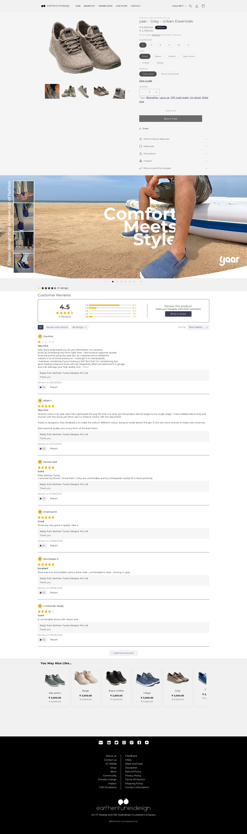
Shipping (156, 35)
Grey (146, 57)
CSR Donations (107, 787)
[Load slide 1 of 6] (113, 281)
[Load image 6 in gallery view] (101, 91)
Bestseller (152, 97)
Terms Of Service (135, 779)
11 (189, 46)
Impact (112, 783)
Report (54, 387)
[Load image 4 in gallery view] (84, 91)
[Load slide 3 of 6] (121, 281)
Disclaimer (131, 767)
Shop (113, 767)
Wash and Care (134, 763)
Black (159, 57)
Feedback (131, 755)
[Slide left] (41, 91)
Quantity (143, 86)
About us (111, 755)
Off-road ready (180, 97)
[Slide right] (129, 91)
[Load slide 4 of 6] (126, 281)
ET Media (111, 763)
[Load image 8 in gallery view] (117, 91)
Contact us (110, 759)
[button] (190, 6)
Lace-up (165, 97)
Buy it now (170, 118)
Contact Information (137, 787)
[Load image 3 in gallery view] (68, 91)
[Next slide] (141, 281)
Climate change (107, 779)
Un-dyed (195, 97)
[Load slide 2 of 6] (117, 281)
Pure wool (149, 75)
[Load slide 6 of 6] (134, 281)
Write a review (178, 314)
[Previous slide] (106, 281)
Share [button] (146, 128)
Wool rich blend (171, 75)
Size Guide (145, 81)
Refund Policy (133, 771)
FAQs (128, 759)
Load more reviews (123, 653)
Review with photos (57, 327)
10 (180, 46)
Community (109, 775)
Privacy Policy (133, 775)
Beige (162, 63)
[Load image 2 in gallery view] (52, 91)
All (40, 327)
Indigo (147, 63)
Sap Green (190, 57)
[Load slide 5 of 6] (130, 281)
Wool (113, 771)
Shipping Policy (134, 783)
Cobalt (173, 57)
